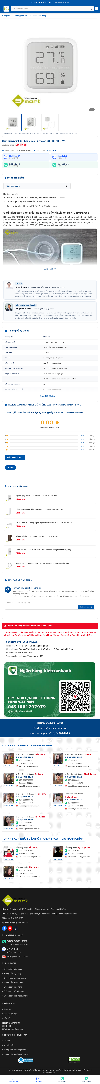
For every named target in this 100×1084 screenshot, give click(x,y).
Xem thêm (48, 269)
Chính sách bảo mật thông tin (16, 996)
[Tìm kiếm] (91, 8)
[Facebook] (4, 928)
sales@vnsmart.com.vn (53, 728)
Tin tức (7, 1041)
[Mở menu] (96, 8)
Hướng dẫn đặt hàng (12, 973)
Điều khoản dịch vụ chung (15, 978)
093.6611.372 (54, 722)
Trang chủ (6, 16)
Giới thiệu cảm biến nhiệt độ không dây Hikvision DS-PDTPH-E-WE (37, 197)
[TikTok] (15, 928)
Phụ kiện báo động (38, 16)
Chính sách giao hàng (13, 987)
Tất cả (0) (10, 467)
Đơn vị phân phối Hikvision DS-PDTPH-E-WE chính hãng (32, 206)
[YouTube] (10, 928)
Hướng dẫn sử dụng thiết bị (15, 1049)
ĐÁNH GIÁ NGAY (15, 457)
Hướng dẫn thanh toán (13, 982)
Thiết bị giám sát (20, 16)
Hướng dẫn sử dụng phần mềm (17, 1054)
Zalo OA (12, 949)
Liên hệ (7, 1018)
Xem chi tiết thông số (49, 396)
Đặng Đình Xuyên (23, 308)
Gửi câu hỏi (84, 607)
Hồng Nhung (21, 287)
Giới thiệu (7, 1009)
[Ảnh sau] (92, 66)
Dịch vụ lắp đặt (10, 1014)
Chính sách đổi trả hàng (14, 991)
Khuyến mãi (9, 1045)
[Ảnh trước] (7, 66)
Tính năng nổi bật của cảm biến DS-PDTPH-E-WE (29, 202)
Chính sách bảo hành (13, 969)
